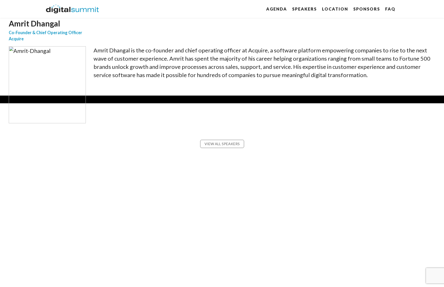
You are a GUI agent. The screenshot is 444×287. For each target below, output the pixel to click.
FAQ (390, 8)
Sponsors (366, 8)
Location (335, 8)
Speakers (304, 8)
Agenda (276, 8)
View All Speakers (222, 144)
